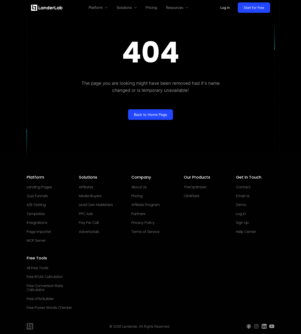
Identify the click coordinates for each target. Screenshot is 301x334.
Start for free (254, 8)
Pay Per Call (89, 223)
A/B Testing (36, 205)
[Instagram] (256, 326)
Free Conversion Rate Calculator (45, 288)
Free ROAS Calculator (45, 277)
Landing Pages (39, 187)
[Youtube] (272, 326)
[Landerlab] (47, 8)
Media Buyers (90, 196)
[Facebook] (248, 326)
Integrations (37, 223)
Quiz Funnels (37, 196)
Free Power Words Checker (49, 308)
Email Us (243, 196)
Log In (225, 8)
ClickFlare (191, 196)
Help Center (246, 232)
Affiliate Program (145, 205)
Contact (243, 187)
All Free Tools (37, 268)
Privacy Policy (142, 223)
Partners (138, 214)
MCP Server (36, 241)
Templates (36, 214)
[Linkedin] (264, 326)
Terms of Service (145, 232)
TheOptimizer (195, 187)
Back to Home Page (150, 114)
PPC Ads (86, 214)
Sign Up (242, 223)
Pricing (137, 196)
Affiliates (86, 187)
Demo (241, 205)
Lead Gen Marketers (96, 205)
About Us (139, 187)
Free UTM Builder (40, 299)
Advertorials (89, 232)
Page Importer (39, 232)
